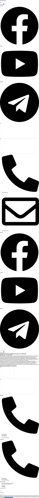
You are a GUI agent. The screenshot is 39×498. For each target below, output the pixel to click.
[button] (19, 4)
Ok (5, 497)
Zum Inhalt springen (3, 0)
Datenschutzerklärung (9, 497)
